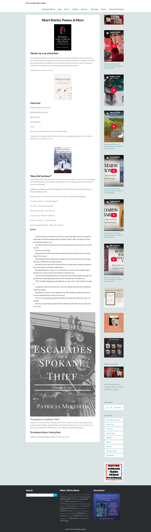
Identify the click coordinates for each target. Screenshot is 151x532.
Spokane (73, 518)
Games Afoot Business (116, 9)
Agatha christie (73, 494)
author (63, 498)
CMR (67, 506)
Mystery (81, 513)
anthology (88, 497)
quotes (87, 513)
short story (66, 518)
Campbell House (73, 501)
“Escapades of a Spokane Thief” (45, 419)
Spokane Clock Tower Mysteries (82, 425)
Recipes (108, 442)
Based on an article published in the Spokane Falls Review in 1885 (51, 423)
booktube (62, 501)
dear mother (79, 506)
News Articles (110, 433)
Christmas (109, 429)
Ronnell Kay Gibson (36, 201)
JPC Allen (33, 206)
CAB (67, 501)
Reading (108, 437)
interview (70, 511)
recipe (67, 516)
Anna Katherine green (77, 497)
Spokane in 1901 (111, 451)
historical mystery (80, 508)
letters (83, 511)
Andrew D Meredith (81, 494)
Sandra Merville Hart (37, 211)
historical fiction (68, 508)
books (85, 498)
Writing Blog (110, 455)
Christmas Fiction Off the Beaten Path (79, 504)
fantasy (88, 506)
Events (103, 9)
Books (66, 9)
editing (84, 506)
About (60, 9)
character (80, 501)
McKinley (74, 513)
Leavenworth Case (77, 511)
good (117, 407)
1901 (67, 494)
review (84, 516)
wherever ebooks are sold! (44, 139)
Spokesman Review (83, 518)
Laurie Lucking (34, 215)
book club (77, 499)
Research (84, 9)
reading (62, 516)
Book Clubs (94, 9)
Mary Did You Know (67, 513)
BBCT (70, 499)
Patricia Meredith (36, 225)
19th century (63, 494)
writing (64, 520)
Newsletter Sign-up (48, 9)
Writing (75, 9)
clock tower (62, 506)
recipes (71, 516)
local (61, 513)
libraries (87, 511)
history (63, 510)
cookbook (73, 506)
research (77, 515)
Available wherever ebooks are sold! (42, 70)
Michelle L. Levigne (36, 220)
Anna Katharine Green (112, 420)
